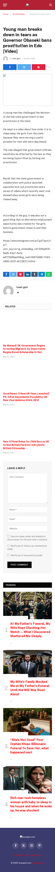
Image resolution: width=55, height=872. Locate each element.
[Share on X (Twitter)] (24, 67)
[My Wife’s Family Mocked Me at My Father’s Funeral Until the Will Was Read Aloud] (27, 663)
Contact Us (20, 855)
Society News (11, 22)
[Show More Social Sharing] (49, 67)
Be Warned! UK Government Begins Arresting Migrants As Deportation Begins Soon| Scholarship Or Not (24, 349)
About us (35, 855)
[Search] (50, 5)
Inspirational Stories (15, 617)
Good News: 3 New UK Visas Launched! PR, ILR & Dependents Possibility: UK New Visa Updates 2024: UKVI (26, 397)
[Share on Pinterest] (38, 67)
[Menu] (5, 5)
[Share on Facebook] (10, 67)
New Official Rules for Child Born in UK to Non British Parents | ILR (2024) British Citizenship (26, 445)
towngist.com (38, 863)
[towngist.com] (27, 5)
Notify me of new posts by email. (27, 555)
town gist (16, 58)
